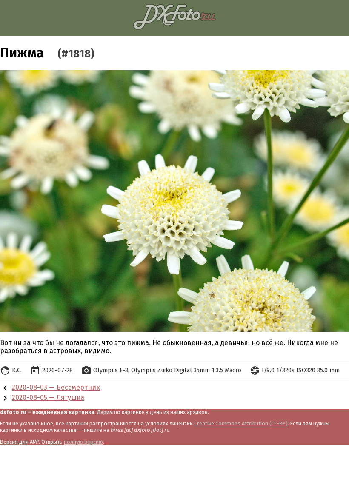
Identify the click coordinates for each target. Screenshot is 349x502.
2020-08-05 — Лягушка (48, 398)
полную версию (83, 442)
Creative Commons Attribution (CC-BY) (241, 423)
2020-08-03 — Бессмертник (56, 387)
